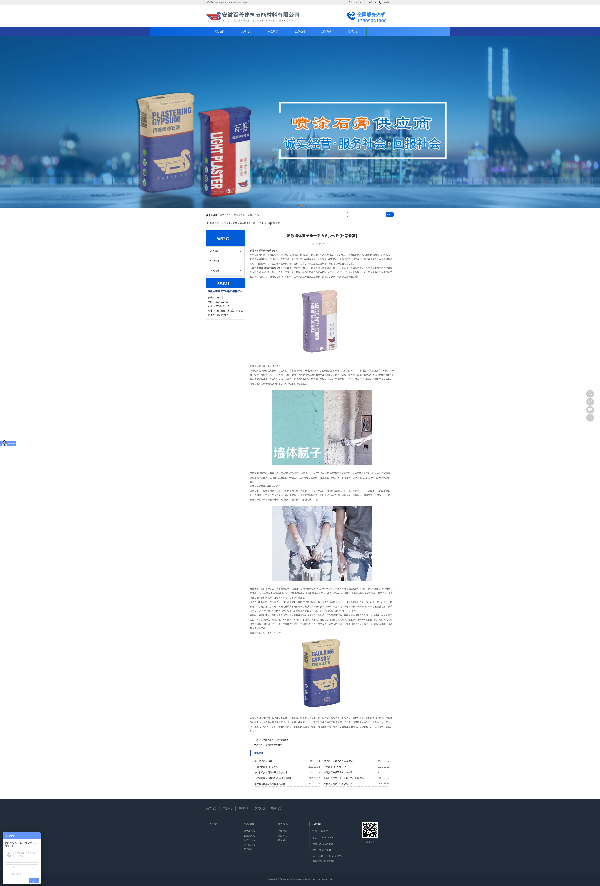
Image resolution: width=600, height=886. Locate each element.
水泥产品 (248, 849)
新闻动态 (260, 808)
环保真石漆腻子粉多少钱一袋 (338, 783)
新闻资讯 (326, 31)
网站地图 (357, 2)
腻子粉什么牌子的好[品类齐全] (339, 761)
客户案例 (300, 31)
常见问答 (232, 223)
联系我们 (353, 31)
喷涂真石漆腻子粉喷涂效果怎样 (270, 783)
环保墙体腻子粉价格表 (271, 744)
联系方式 (372, 2)
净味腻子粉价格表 (263, 761)
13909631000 (590, 394)
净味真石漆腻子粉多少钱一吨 (338, 772)
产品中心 (227, 808)
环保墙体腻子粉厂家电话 (267, 767)
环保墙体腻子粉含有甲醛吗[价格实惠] (273, 778)
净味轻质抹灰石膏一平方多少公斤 (271, 772)
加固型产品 (249, 844)
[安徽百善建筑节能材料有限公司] (253, 16)
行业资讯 (214, 261)
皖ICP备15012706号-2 (323, 879)
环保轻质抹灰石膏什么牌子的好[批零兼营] (344, 778)
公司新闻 (214, 251)
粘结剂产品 (253, 215)
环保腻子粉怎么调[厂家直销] (274, 740)
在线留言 (387, 2)
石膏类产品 (239, 215)
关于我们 (246, 31)
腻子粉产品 (225, 215)
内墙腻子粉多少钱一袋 (335, 767)
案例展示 (244, 808)
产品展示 (273, 31)
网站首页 (220, 31)
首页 (224, 223)
